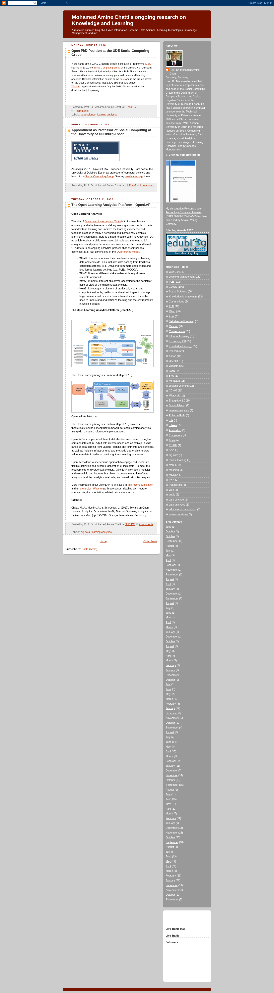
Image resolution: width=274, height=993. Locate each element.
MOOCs (173, 475)
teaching (174, 470)
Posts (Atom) (89, 549)
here (122, 79)
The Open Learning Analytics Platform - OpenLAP (110, 205)
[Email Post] (89, 110)
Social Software (178, 291)
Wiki (171, 489)
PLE (171, 281)
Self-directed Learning (181, 321)
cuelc (172, 494)
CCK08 (173, 390)
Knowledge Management (183, 296)
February (171, 565)
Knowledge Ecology (180, 346)
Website (75, 86)
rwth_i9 (173, 465)
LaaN (172, 371)
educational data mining (182, 509)
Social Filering (177, 405)
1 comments (147, 185)
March (169, 627)
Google (173, 286)
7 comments (81, 110)
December (172, 593)
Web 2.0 (174, 272)
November (172, 569)
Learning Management (182, 276)
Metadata (174, 380)
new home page (134, 176)
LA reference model (128, 251)
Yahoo (172, 356)
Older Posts (150, 541)
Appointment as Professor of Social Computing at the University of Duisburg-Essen (111, 132)
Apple (172, 440)
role (171, 420)
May (168, 555)
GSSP (149, 63)
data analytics (177, 504)
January (170, 588)
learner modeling (178, 514)
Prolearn (174, 351)
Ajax (171, 316)
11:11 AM (130, 185)
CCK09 (173, 445)
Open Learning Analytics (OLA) (103, 221)
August (170, 546)
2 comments (146, 524)
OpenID (173, 361)
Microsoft (174, 395)
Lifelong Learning (179, 385)
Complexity (175, 435)
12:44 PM (131, 107)
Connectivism (177, 331)
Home (103, 541)
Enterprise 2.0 (177, 400)
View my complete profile (184, 154)
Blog (171, 375)
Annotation (175, 430)
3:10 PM (130, 524)
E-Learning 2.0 (177, 341)
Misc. (172, 311)
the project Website (91, 488)
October (170, 531)
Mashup (173, 326)
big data (85, 532)
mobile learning (177, 460)
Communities (176, 301)
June (168, 526)
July (168, 550)
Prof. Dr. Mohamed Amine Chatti (185, 71)
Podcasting (175, 484)
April (168, 560)
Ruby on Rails (177, 415)
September (172, 541)
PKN (171, 479)
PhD (171, 306)
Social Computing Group (106, 67)
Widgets (173, 366)
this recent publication (140, 484)
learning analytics (107, 114)
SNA (171, 450)
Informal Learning (179, 336)
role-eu (173, 425)
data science (88, 114)
